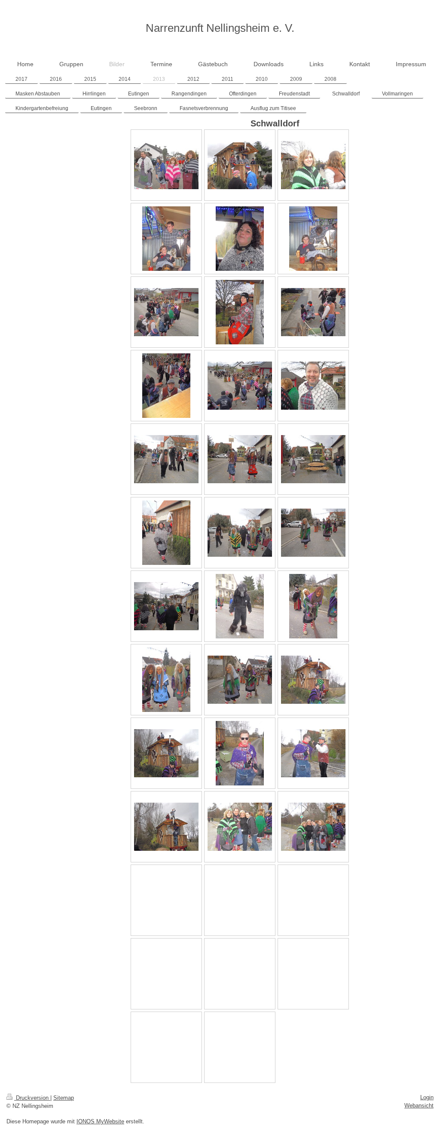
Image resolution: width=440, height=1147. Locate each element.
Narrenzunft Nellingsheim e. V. (220, 27)
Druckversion (32, 1098)
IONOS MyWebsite (100, 1121)
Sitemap (63, 1098)
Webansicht (419, 1105)
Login (427, 1097)
